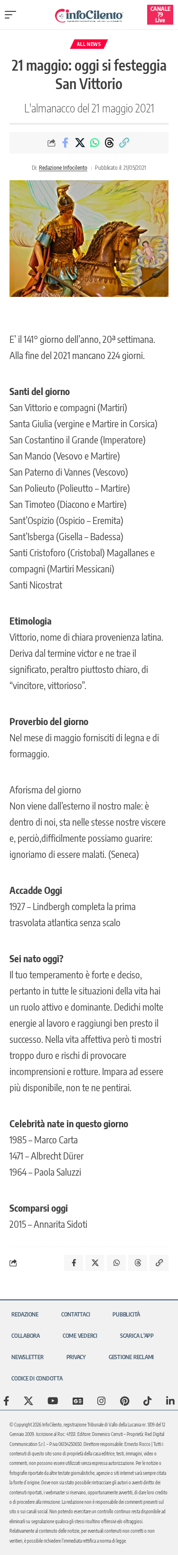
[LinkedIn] (170, 1401)
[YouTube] (53, 1401)
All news (89, 44)
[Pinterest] (124, 1401)
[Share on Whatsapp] (94, 142)
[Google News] (77, 1401)
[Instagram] (101, 1401)
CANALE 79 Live (160, 14)
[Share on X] (79, 142)
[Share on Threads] (109, 142)
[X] (28, 1401)
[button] (13, 14)
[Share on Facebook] (65, 142)
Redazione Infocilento (63, 167)
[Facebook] (6, 1401)
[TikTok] (147, 1401)
